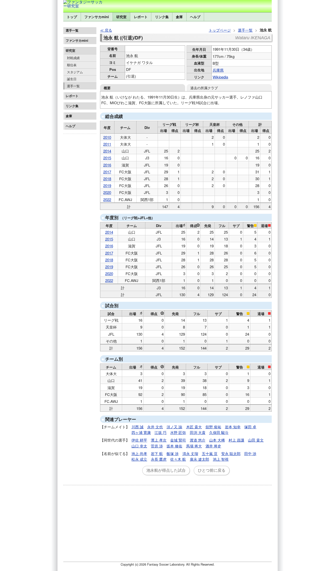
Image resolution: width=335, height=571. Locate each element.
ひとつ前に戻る (211, 470)
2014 (107, 150)
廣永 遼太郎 (199, 459)
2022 (107, 199)
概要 (107, 87)
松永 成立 (139, 459)
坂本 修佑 (174, 445)
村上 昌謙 (236, 440)
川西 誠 (137, 426)
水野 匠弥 (178, 432)
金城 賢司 (178, 440)
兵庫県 (218, 70)
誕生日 (72, 78)
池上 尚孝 (139, 453)
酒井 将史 (213, 445)
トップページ (220, 30)
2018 (107, 178)
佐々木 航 (178, 459)
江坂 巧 (161, 432)
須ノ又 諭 (174, 426)
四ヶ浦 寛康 (141, 432)
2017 (107, 171)
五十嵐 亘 (210, 453)
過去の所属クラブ (204, 87)
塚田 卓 (250, 426)
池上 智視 (221, 459)
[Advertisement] (79, 209)
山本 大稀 (217, 440)
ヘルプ (195, 16)
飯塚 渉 (173, 453)
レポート (141, 16)
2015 (107, 157)
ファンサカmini (96, 16)
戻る (108, 30)
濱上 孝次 (159, 440)
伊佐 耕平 (139, 440)
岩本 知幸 (233, 426)
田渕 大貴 (198, 432)
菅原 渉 (157, 445)
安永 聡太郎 (231, 453)
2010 (107, 137)
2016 (107, 164)
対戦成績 (73, 57)
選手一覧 (73, 86)
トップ (72, 16)
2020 (107, 192)
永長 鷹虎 (159, 459)
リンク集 (162, 16)
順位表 (72, 65)
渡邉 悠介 (198, 440)
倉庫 (179, 16)
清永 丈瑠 (190, 453)
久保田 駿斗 (219, 432)
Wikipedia (220, 76)
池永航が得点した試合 (166, 470)
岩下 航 (157, 453)
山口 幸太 (139, 445)
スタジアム (75, 72)
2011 (107, 144)
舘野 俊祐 (213, 426)
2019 (107, 185)
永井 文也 (155, 426)
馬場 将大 (194, 445)
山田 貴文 (256, 440)
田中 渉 (250, 453)
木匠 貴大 (194, 426)
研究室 (121, 16)
